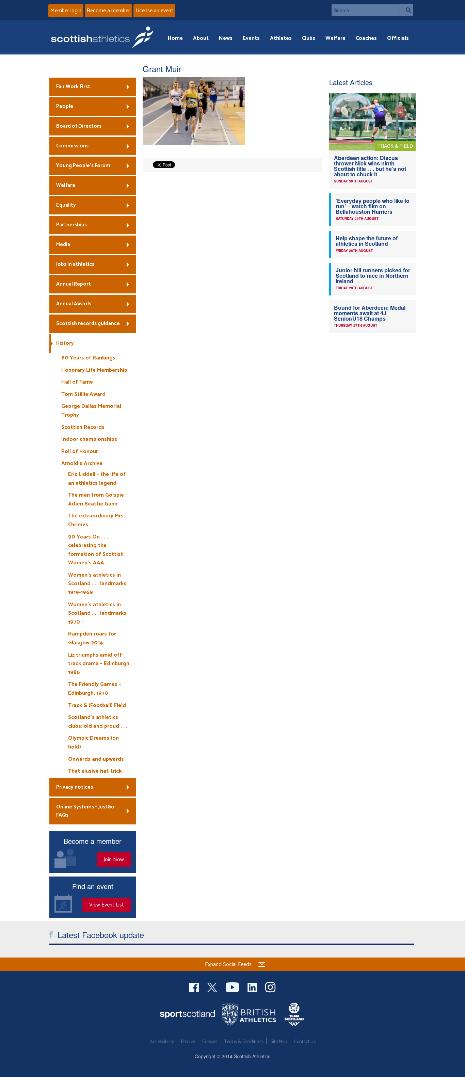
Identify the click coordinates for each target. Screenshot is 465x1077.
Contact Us (305, 1042)
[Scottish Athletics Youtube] (233, 986)
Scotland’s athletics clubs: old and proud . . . (97, 722)
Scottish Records (83, 427)
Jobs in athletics (75, 264)
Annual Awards (73, 304)
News (226, 38)
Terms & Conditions (243, 1042)
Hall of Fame (77, 382)
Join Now (113, 859)
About (201, 38)
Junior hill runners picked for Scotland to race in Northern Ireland (373, 275)
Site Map (279, 1042)
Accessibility (162, 1042)
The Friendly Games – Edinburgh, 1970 (94, 689)
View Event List (106, 905)
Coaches (366, 38)
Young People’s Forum (83, 165)
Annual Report (73, 284)
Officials (398, 38)
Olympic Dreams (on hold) (93, 743)
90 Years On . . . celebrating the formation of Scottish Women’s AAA (96, 550)
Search (406, 10)
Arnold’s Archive (81, 463)
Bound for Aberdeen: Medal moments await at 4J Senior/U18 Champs (369, 313)
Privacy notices (74, 787)
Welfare (335, 38)
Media (63, 244)
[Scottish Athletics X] (213, 986)
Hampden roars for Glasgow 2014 (92, 638)
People (64, 106)
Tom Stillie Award (83, 394)
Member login (65, 10)
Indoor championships (89, 439)
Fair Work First (73, 86)
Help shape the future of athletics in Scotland (367, 240)
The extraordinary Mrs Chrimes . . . (96, 520)
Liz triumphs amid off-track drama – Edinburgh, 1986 (99, 663)
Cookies (209, 1042)
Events (251, 38)
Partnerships (71, 225)
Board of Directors (78, 126)
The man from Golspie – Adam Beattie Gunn (98, 500)
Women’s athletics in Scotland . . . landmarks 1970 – (97, 613)
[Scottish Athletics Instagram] (270, 986)
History (65, 343)
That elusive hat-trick (95, 771)
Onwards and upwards (96, 759)
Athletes (281, 38)
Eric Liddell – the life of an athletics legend (97, 479)
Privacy (188, 1042)
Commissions (72, 146)
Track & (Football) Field (97, 705)
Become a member (108, 10)
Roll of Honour (79, 451)
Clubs (308, 38)
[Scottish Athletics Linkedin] (252, 986)
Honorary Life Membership (94, 370)
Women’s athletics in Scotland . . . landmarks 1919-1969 (97, 583)
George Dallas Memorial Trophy (91, 411)
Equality (66, 205)
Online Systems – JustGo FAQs (85, 811)
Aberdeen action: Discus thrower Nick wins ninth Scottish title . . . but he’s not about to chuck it (370, 166)
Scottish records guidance (88, 323)
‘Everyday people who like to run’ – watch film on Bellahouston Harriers (373, 206)
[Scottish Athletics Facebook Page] (194, 986)
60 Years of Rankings (88, 358)
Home (175, 38)
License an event (154, 10)
